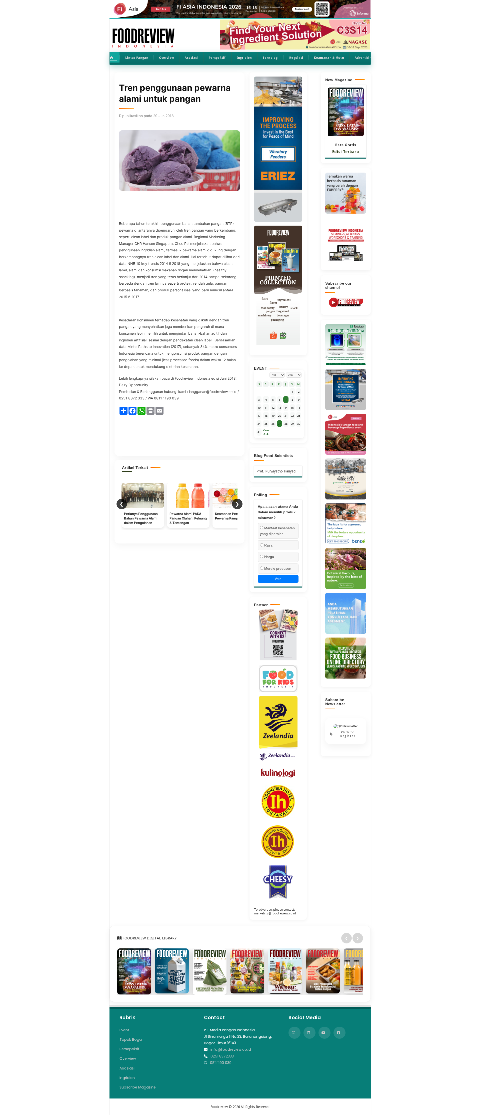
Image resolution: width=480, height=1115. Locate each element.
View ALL (266, 432)
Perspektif (217, 58)
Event (124, 1029)
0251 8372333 (222, 1056)
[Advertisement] (179, 433)
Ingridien (244, 58)
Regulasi (296, 58)
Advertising (364, 58)
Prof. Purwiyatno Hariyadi (276, 471)
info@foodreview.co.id (230, 1049)
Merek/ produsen (277, 569)
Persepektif (130, 1048)
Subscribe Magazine (138, 1087)
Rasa (267, 545)
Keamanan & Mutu (329, 58)
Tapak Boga (131, 1039)
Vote (278, 579)
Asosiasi (191, 58)
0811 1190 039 (221, 1062)
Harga (268, 557)
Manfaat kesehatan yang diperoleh (277, 530)
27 (279, 423)
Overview (166, 58)
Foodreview (219, 1107)
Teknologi (270, 58)
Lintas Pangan (136, 58)
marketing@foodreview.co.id (275, 913)
